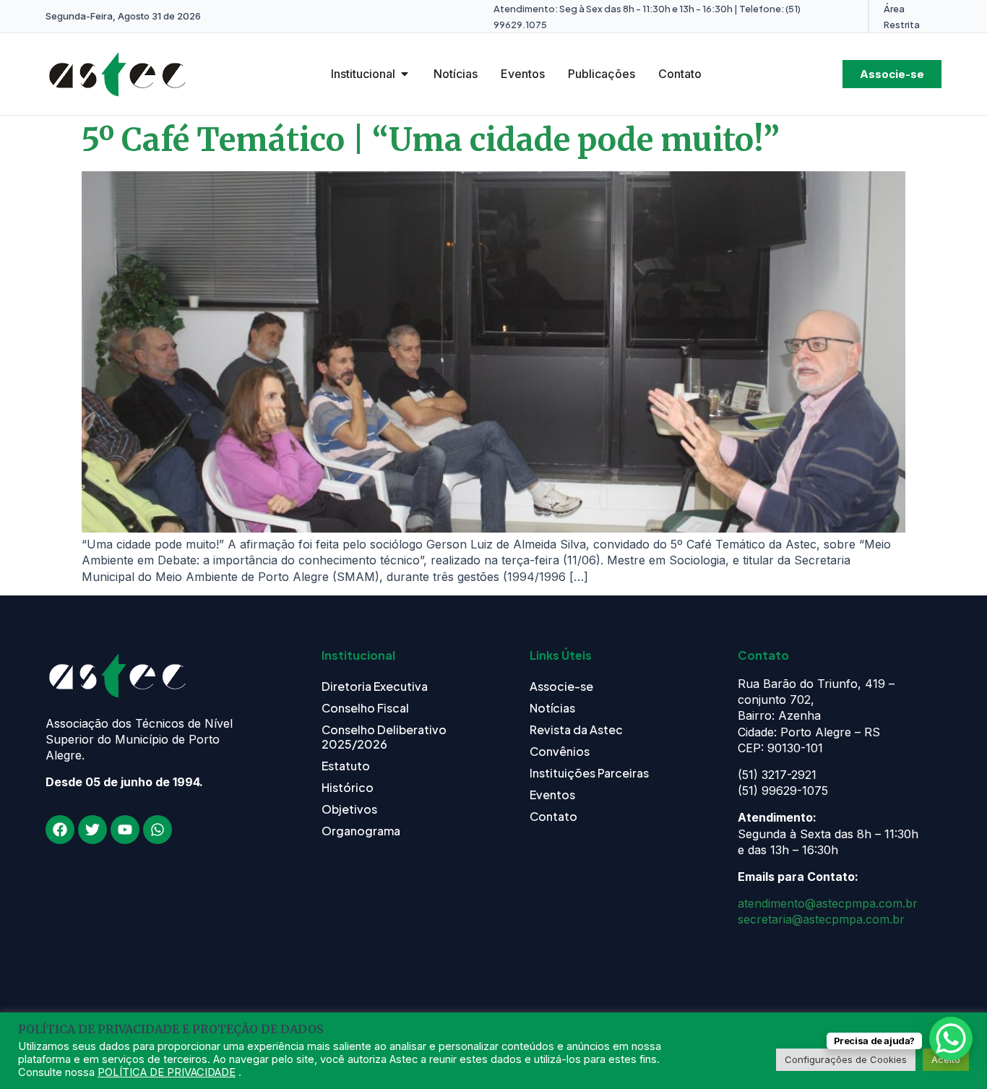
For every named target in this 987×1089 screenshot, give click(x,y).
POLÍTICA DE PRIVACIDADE (167, 1072)
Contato (553, 816)
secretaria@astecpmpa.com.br (821, 919)
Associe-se (561, 686)
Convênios (560, 751)
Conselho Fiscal (365, 707)
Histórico (348, 787)
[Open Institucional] (404, 73)
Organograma (361, 830)
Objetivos (349, 809)
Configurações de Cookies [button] (846, 1059)
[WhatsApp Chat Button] (951, 1038)
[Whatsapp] (157, 829)
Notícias (552, 707)
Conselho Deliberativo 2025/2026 (384, 737)
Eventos (552, 794)
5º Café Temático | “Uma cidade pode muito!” (431, 140)
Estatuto (346, 765)
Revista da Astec (576, 729)
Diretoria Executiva (375, 686)
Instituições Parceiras (589, 772)
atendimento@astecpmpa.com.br (828, 903)
